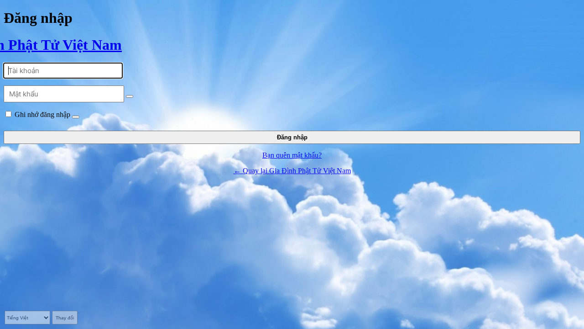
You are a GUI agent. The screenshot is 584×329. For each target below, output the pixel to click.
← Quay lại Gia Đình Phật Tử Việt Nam (292, 171)
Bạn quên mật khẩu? (292, 155)
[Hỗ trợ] (75, 117)
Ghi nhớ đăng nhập (42, 114)
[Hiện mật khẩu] (129, 96)
